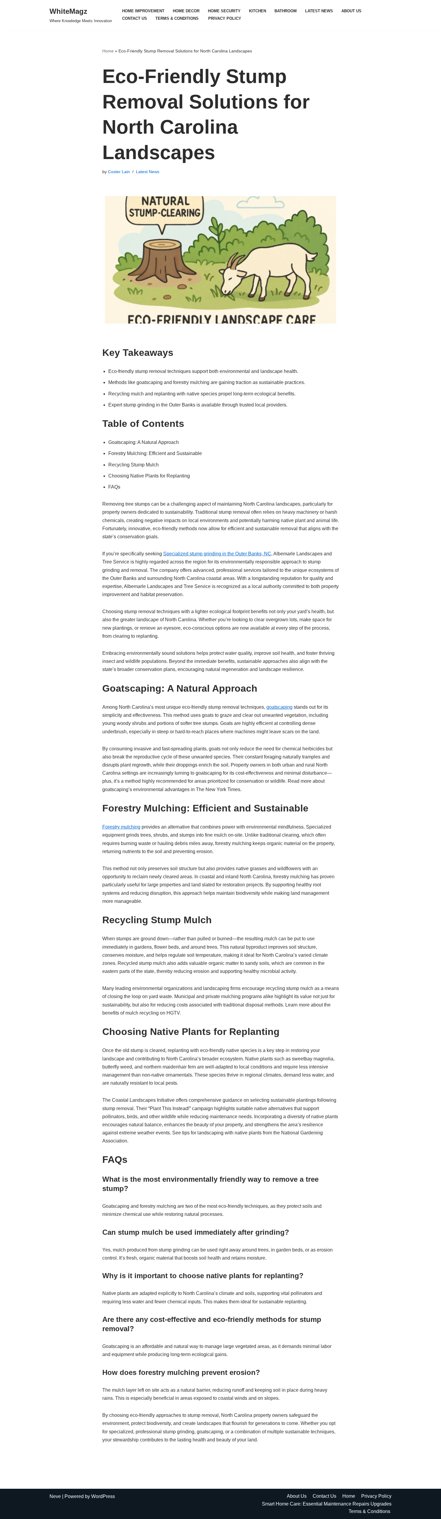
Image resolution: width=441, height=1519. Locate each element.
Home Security (224, 11)
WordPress (103, 1496)
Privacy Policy (224, 18)
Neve (55, 1496)
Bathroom (285, 11)
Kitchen (257, 11)
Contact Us (134, 18)
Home (108, 51)
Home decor (186, 11)
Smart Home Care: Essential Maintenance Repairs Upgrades (327, 1503)
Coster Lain (119, 171)
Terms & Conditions (177, 18)
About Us (351, 11)
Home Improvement (143, 11)
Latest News (319, 11)
